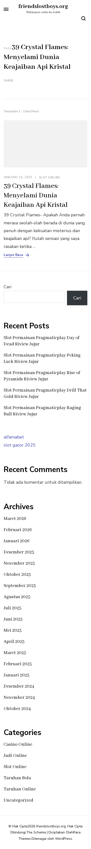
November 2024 (19, 697)
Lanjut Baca (13, 255)
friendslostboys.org (43, 6)
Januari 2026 (16, 541)
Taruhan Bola (17, 778)
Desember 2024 (19, 686)
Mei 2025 (13, 630)
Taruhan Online (20, 789)
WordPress (63, 838)
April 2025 (14, 642)
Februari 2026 (18, 530)
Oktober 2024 (17, 709)
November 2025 (19, 563)
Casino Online (18, 744)
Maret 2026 (15, 519)
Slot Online (49, 177)
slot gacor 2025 (19, 445)
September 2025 (20, 586)
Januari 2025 (16, 675)
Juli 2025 (12, 608)
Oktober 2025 (17, 575)
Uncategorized (18, 800)
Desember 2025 (19, 552)
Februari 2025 (18, 664)
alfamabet (14, 437)
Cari (7, 287)
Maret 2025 (15, 653)
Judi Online (15, 756)
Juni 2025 (13, 619)
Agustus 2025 (17, 597)
